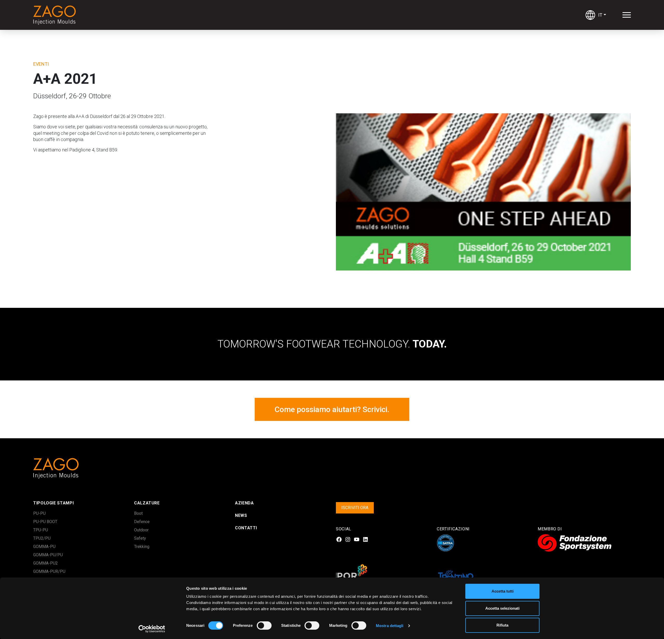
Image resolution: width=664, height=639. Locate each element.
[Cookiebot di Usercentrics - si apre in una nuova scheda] (152, 629)
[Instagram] (348, 539)
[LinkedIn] (365, 539)
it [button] (600, 15)
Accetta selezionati (502, 608)
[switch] (258, 625)
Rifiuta (502, 625)
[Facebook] (339, 539)
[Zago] (56, 15)
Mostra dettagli (390, 625)
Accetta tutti (503, 591)
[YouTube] (357, 539)
